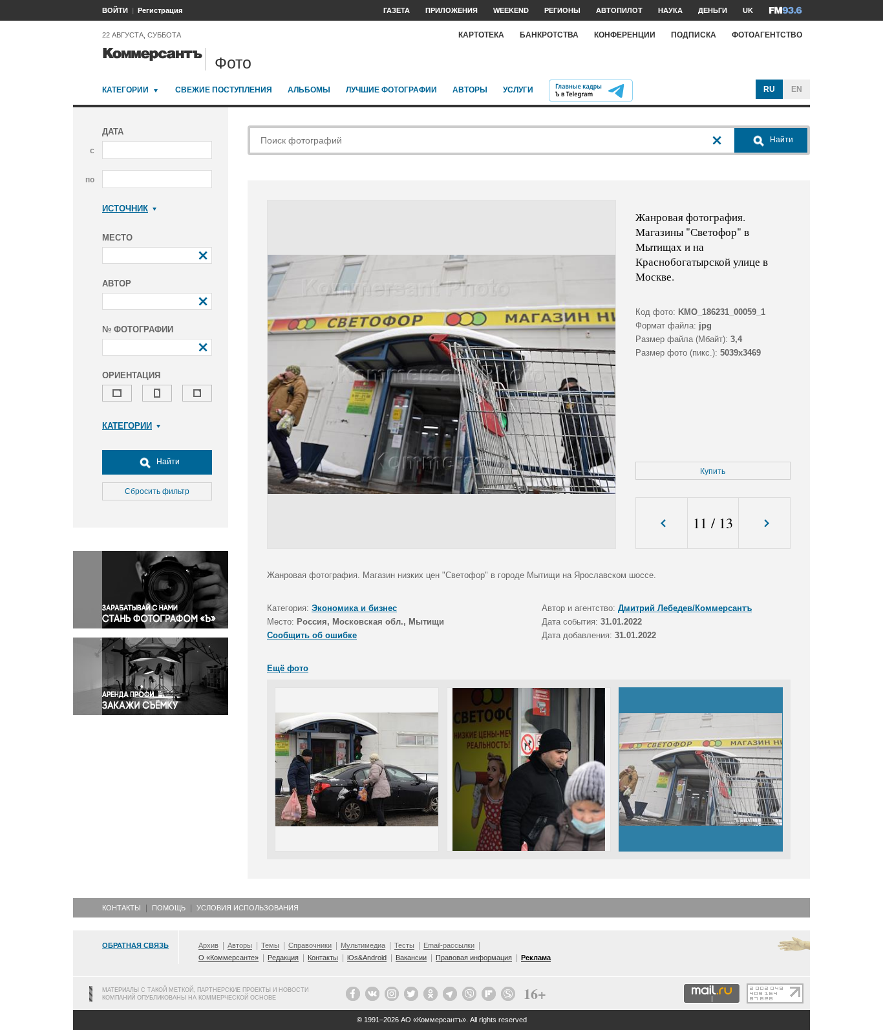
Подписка (693, 34)
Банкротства (549, 34)
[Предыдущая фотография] (661, 523)
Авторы (469, 89)
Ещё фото (287, 668)
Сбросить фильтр (157, 491)
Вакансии (411, 957)
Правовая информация (474, 957)
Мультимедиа (363, 945)
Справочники (310, 945)
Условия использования (248, 908)
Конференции (624, 34)
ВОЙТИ (115, 10)
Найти (167, 461)
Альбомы (309, 89)
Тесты (404, 945)
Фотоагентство (767, 34)
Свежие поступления (223, 89)
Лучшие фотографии (391, 89)
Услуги (518, 89)
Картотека (481, 34)
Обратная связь (135, 945)
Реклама (536, 957)
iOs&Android (367, 957)
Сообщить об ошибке (312, 635)
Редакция (283, 957)
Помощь (169, 908)
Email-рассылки (448, 945)
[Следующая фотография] (764, 523)
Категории (125, 89)
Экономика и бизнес (354, 608)
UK (748, 10)
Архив (208, 945)
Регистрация (160, 10)
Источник (125, 208)
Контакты (121, 908)
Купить (712, 471)
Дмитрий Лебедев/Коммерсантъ (685, 608)
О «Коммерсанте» (228, 957)
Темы (270, 945)
